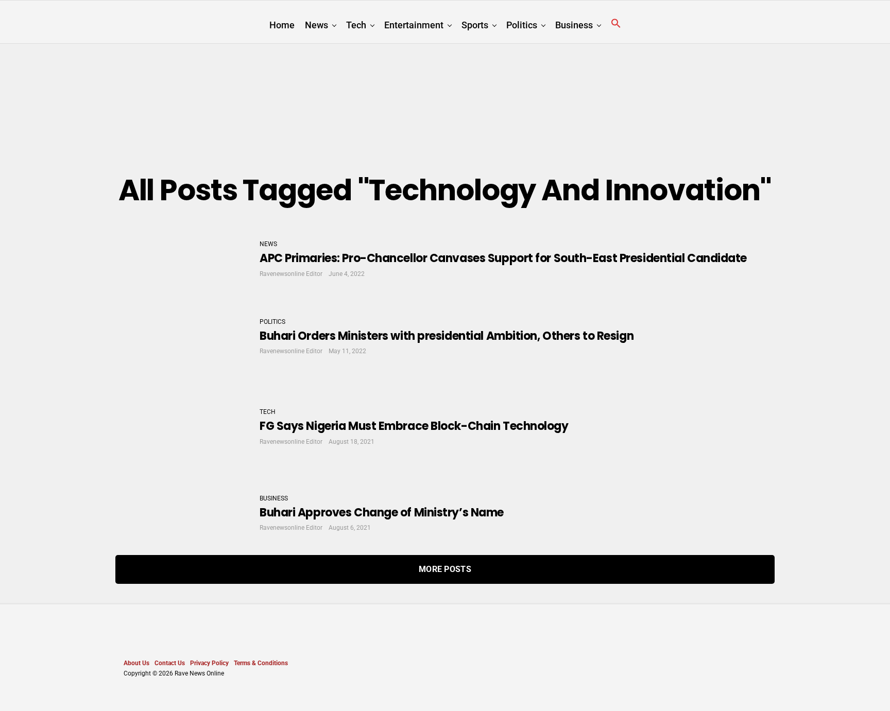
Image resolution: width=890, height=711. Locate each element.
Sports (474, 25)
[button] (616, 24)
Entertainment (413, 25)
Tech (356, 25)
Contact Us (170, 663)
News (316, 25)
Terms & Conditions (261, 663)
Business (574, 25)
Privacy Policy (209, 663)
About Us (136, 663)
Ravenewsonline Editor (291, 274)
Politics (521, 25)
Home (282, 25)
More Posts (445, 569)
